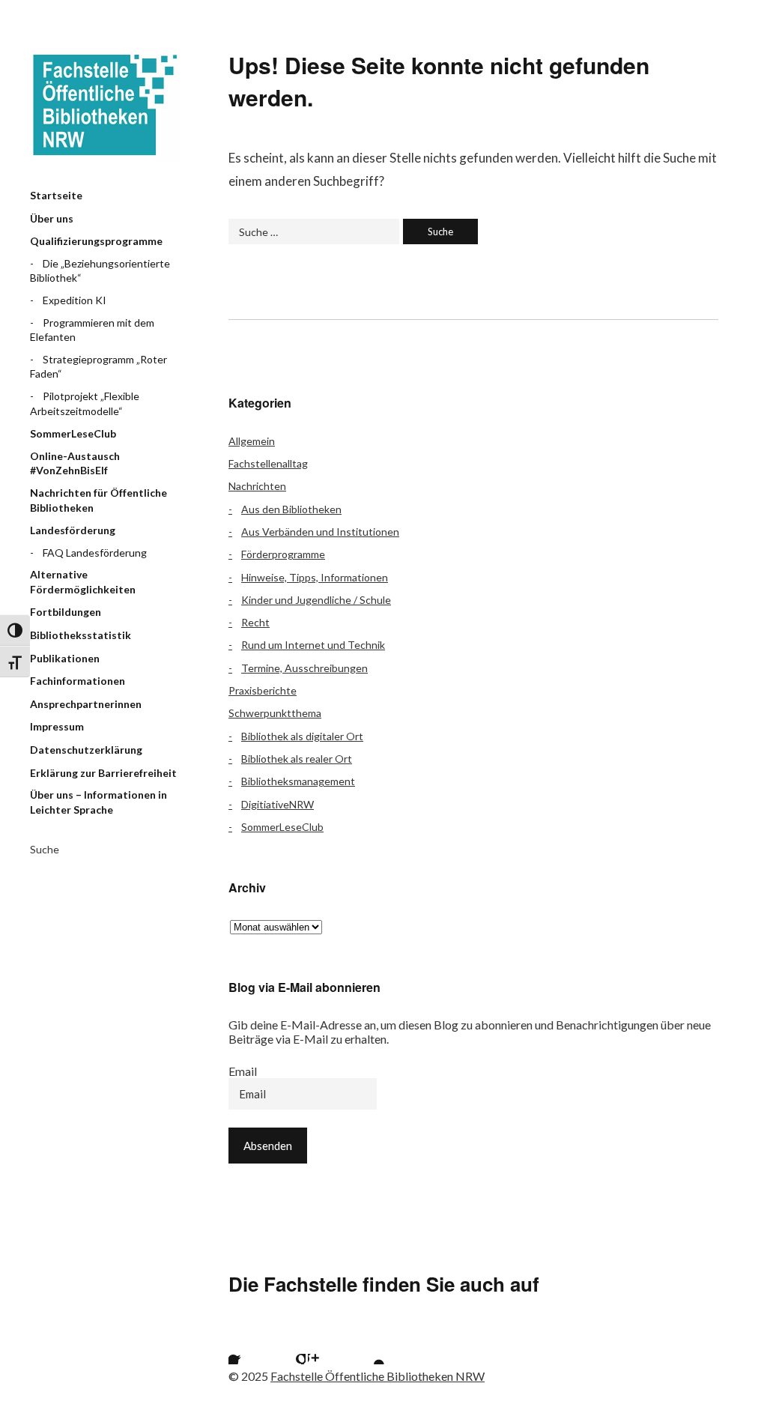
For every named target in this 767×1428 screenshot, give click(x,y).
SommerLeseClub (73, 433)
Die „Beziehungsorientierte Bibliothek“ (100, 271)
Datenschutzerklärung (86, 749)
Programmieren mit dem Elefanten (92, 330)
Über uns (51, 218)
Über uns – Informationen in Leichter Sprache (98, 802)
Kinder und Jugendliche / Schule (316, 599)
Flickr (287, 1345)
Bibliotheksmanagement (298, 781)
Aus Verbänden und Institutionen (320, 531)
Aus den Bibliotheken (291, 509)
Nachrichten (257, 485)
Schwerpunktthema (274, 713)
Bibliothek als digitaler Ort (302, 736)
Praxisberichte (262, 690)
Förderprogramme (283, 554)
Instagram (326, 1345)
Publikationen (65, 658)
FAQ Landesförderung (95, 552)
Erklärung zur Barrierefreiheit (103, 772)
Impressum (57, 726)
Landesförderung (72, 530)
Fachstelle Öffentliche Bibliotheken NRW (105, 105)
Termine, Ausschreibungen (304, 668)
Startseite (56, 195)
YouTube (366, 1345)
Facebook (247, 1345)
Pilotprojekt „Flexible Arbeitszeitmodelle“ (84, 403)
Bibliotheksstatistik (80, 635)
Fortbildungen (65, 611)
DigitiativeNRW (277, 804)
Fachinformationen (77, 680)
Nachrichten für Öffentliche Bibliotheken (98, 500)
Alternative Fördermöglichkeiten (83, 582)
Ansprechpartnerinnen (86, 704)
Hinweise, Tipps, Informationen (314, 577)
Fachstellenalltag (268, 463)
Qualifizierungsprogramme (96, 241)
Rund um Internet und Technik (313, 644)
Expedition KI (74, 300)
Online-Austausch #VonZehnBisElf (75, 463)
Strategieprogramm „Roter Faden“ (98, 367)
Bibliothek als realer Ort (296, 758)
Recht (255, 622)
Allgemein (251, 441)
